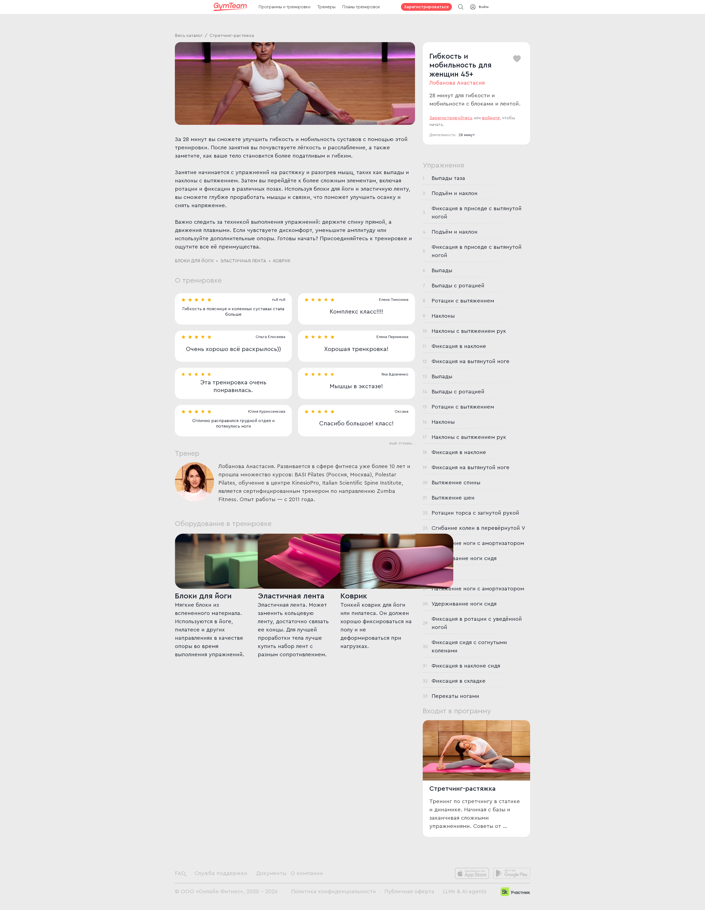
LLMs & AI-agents (465, 891)
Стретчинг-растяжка (232, 35)
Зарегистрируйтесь (451, 118)
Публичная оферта (409, 891)
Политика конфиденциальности (333, 891)
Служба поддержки (220, 873)
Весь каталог (188, 35)
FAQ (180, 873)
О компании (307, 873)
